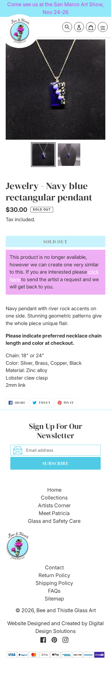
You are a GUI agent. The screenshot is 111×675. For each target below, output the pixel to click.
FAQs (54, 591)
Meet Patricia (54, 513)
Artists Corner (54, 505)
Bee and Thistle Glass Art (66, 610)
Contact (54, 567)
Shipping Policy (54, 583)
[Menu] (103, 27)
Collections (54, 498)
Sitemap (54, 599)
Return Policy (54, 575)
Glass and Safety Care (54, 521)
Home (54, 490)
